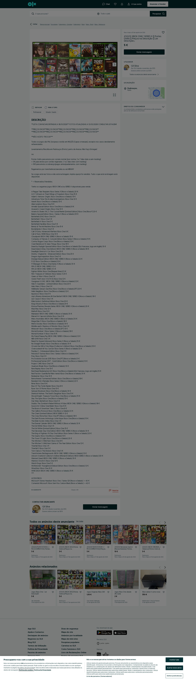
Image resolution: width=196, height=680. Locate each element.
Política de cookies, (26, 670)
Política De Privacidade (42, 670)
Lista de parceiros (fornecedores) (99, 676)
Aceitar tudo (174, 660)
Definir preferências (174, 676)
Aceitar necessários (174, 668)
